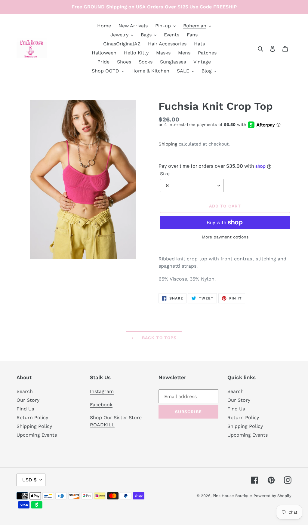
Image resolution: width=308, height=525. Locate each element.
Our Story (28, 400)
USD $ (29, 480)
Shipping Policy (34, 426)
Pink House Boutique (232, 495)
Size (165, 174)
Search (25, 391)
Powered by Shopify (272, 495)
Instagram (102, 391)
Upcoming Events (37, 435)
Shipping (168, 144)
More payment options (225, 237)
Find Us (25, 409)
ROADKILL (102, 425)
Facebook (101, 404)
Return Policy (32, 417)
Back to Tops (158, 337)
